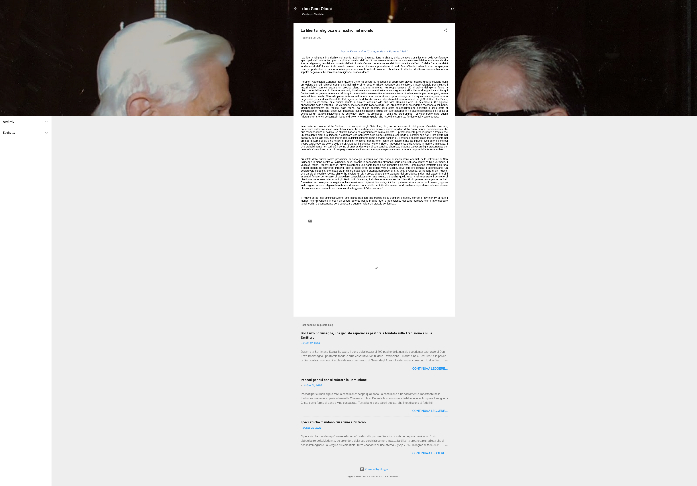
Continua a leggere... (430, 368)
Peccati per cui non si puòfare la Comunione (334, 380)
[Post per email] (310, 222)
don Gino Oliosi (317, 8)
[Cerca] (453, 9)
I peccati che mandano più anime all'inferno (333, 422)
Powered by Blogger (376, 469)
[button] (445, 31)
